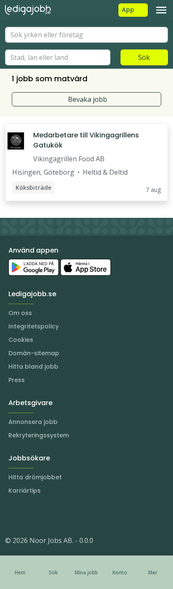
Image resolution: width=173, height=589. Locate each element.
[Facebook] (45, 515)
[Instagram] (11, 515)
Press (16, 380)
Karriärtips (24, 490)
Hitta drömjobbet (35, 477)
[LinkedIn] (28, 515)
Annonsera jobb (33, 422)
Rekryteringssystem (38, 435)
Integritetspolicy (33, 326)
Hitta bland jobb (33, 366)
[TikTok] (62, 515)
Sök (144, 57)
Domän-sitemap (33, 353)
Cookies (20, 340)
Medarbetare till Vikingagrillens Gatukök (86, 140)
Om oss (20, 313)
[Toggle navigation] (161, 10)
